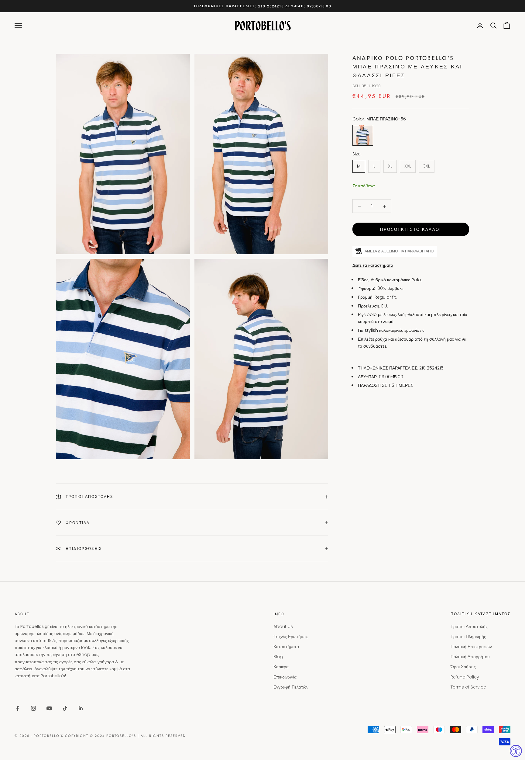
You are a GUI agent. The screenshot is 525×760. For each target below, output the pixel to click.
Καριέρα (281, 667)
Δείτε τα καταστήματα (372, 265)
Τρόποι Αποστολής (469, 626)
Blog (278, 657)
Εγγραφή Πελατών (290, 687)
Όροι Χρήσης (463, 667)
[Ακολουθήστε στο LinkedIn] (81, 708)
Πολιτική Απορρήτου (470, 657)
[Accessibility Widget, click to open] (516, 751)
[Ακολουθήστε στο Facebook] (18, 708)
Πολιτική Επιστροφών (471, 647)
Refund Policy (465, 677)
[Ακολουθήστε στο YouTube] (49, 708)
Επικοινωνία (285, 677)
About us (283, 626)
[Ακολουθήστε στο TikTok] (65, 708)
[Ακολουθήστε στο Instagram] (33, 708)
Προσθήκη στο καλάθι (410, 229)
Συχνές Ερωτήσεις (290, 636)
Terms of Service (468, 687)
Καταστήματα (286, 647)
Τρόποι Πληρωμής (468, 636)
